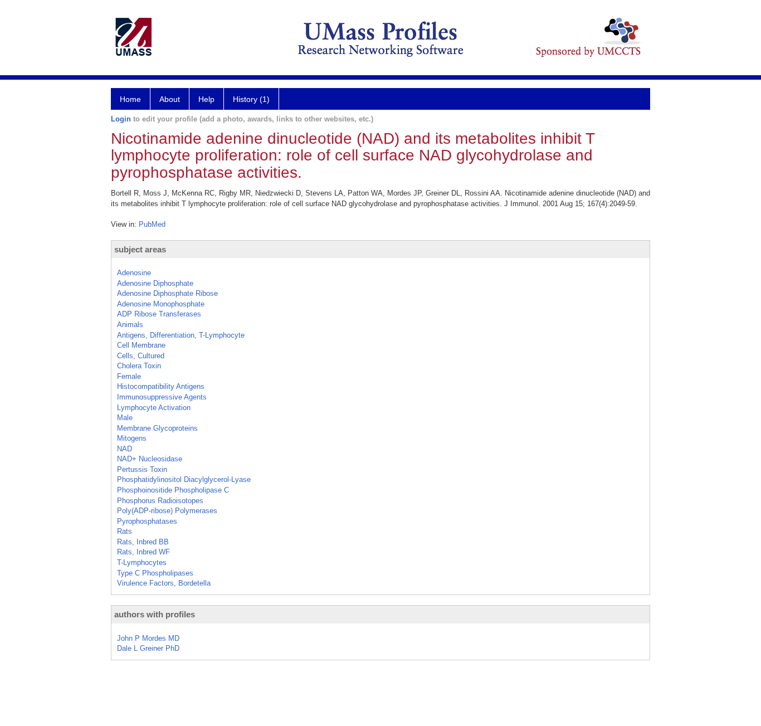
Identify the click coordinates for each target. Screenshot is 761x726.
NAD (124, 449)
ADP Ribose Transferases (159, 314)
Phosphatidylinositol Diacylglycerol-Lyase (184, 479)
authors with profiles (154, 614)
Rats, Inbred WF (143, 552)
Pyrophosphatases (147, 521)
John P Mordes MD (148, 638)
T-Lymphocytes (142, 562)
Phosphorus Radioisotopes (160, 500)
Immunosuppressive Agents (162, 397)
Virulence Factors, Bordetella (164, 583)
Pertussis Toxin (142, 469)
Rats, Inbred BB (143, 542)
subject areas (140, 249)
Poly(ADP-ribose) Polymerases (167, 510)
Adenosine (134, 273)
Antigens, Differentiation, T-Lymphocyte (181, 335)
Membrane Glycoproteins (157, 428)
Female (129, 376)
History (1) (251, 99)
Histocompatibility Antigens (160, 386)
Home (130, 99)
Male (125, 417)
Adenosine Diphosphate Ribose (167, 293)
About (169, 99)
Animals (130, 324)
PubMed (152, 224)
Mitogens (132, 438)
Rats (124, 531)
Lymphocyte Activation (154, 407)
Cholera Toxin (139, 366)
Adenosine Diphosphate (155, 283)
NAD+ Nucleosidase (149, 459)
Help (206, 99)
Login (121, 119)
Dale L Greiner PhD (148, 648)
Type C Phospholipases (155, 573)
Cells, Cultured (140, 356)
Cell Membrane (141, 345)
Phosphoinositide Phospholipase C (173, 490)
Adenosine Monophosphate (160, 304)
